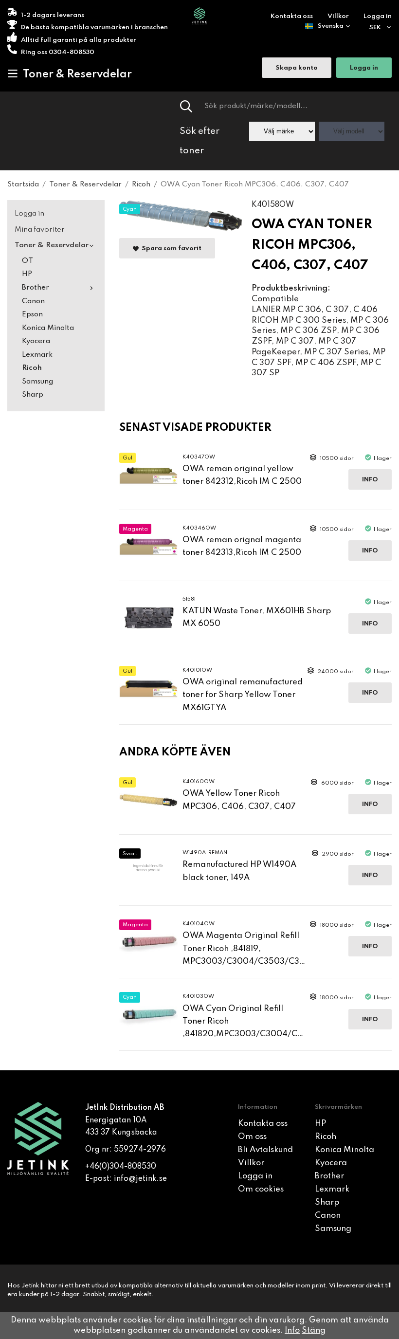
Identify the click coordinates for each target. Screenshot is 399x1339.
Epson (32, 314)
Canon (33, 301)
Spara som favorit (170, 248)
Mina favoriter (40, 230)
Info (370, 480)
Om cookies (261, 1189)
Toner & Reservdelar (77, 74)
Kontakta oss (292, 16)
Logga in (377, 16)
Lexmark (37, 355)
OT (27, 261)
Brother (35, 288)
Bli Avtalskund (265, 1150)
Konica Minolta (48, 328)
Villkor (338, 16)
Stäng (314, 1330)
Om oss (252, 1137)
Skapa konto (296, 68)
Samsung (37, 381)
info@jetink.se (140, 1179)
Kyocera (36, 341)
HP (27, 274)
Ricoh (32, 368)
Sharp (32, 395)
